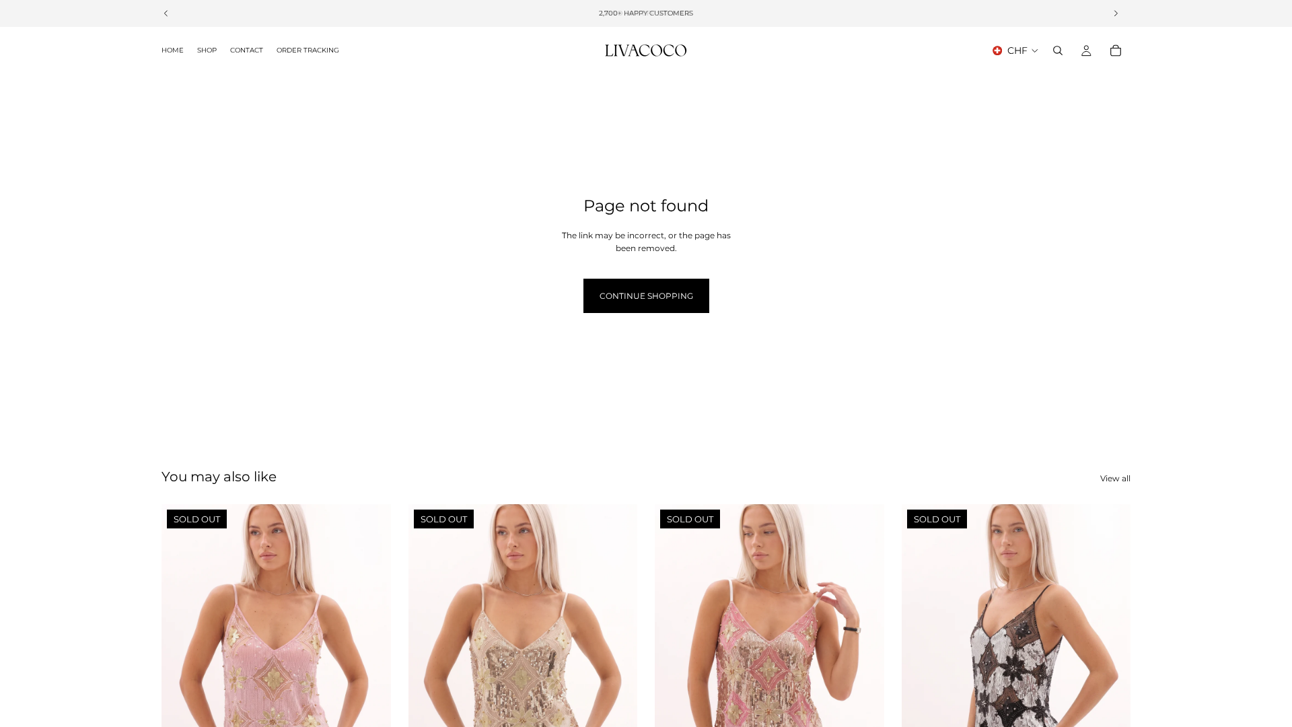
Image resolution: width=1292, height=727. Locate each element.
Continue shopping (646, 296)
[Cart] (1115, 50)
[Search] (1058, 50)
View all (1115, 478)
